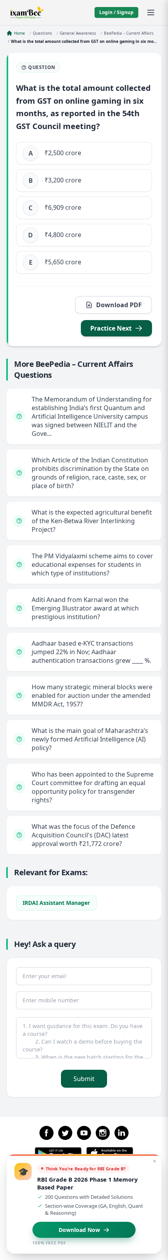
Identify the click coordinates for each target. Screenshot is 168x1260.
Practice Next (111, 328)
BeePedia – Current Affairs (129, 33)
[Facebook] (46, 1133)
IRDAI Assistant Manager (56, 902)
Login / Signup (116, 12)
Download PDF (119, 305)
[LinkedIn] (121, 1133)
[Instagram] (103, 1133)
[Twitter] (65, 1133)
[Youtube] (84, 1133)
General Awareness (78, 33)
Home (19, 33)
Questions (42, 33)
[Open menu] (151, 12)
